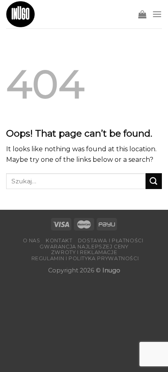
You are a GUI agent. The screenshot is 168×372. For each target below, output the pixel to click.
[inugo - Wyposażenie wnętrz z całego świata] (20, 14)
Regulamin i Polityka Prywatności (85, 258)
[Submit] (154, 181)
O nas (31, 240)
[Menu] (157, 14)
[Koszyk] (142, 14)
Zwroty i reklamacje (84, 252)
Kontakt (59, 240)
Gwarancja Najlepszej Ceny (84, 247)
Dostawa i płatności (111, 240)
